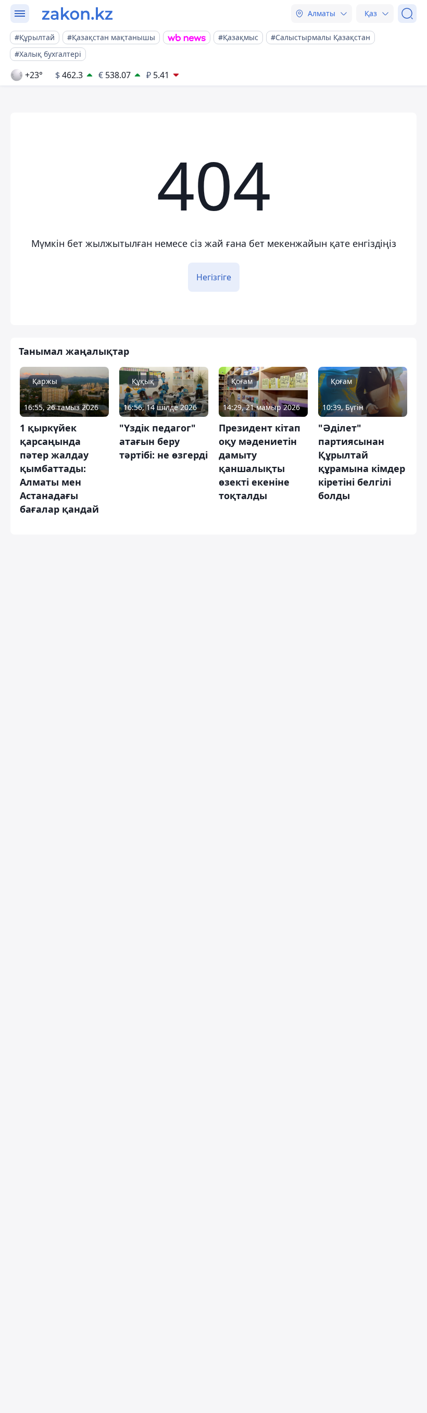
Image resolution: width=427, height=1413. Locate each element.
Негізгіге (213, 277)
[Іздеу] (407, 13)
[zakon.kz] (77, 13)
